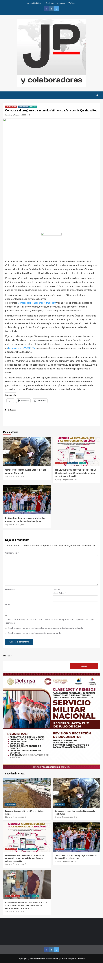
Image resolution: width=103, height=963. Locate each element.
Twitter (71, 3)
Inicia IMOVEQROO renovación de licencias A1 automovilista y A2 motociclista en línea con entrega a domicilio (75, 473)
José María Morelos (12, 896)
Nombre (10, 589)
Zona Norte (31, 511)
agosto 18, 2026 (68, 480)
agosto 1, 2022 (20, 115)
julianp (10, 115)
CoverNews (65, 958)
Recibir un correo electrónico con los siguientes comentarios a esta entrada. (45, 628)
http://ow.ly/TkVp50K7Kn (22, 347)
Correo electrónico (59, 591)
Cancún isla (10, 511)
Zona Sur (33, 107)
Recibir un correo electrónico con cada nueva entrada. (35, 633)
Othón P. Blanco (11, 107)
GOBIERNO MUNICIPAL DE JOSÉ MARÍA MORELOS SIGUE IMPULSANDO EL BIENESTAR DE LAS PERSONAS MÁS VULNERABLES (26, 905)
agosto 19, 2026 (19, 476)
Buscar (7, 655)
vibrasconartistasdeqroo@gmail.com (37, 302)
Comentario (12, 552)
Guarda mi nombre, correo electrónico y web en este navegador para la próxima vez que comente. (49, 621)
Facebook (50, 3)
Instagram (61, 3)
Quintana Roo (23, 107)
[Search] (96, 95)
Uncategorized (11, 804)
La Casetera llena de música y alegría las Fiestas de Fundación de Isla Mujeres (25, 519)
